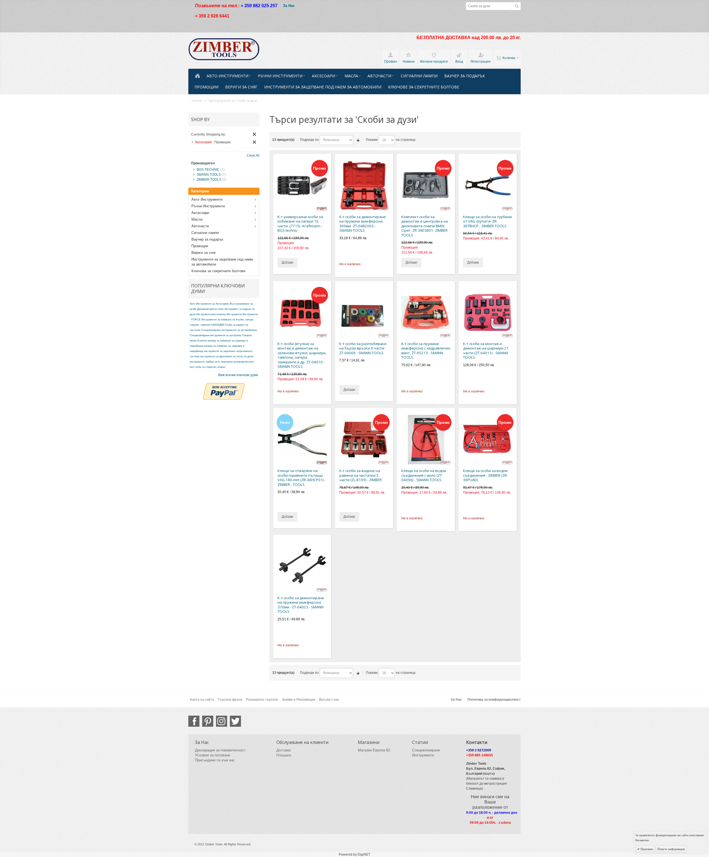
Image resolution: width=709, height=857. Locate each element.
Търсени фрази (230, 700)
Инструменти (234, 314)
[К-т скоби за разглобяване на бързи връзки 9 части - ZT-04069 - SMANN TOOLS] (364, 312)
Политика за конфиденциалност (494, 700)
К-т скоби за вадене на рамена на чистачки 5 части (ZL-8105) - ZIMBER (360, 475)
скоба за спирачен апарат (210, 367)
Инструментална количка (211, 314)
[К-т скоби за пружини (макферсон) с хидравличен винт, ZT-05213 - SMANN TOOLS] (426, 312)
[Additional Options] (224, 385)
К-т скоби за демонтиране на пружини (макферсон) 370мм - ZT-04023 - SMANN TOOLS (301, 604)
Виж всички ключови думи (238, 375)
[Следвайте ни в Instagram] (221, 721)
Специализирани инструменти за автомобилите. (229, 330)
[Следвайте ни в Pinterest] (207, 721)
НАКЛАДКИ (217, 324)
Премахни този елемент (254, 142)
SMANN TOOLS (209, 175)
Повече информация (671, 849)
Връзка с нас (329, 700)
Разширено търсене (262, 700)
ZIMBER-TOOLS (209, 180)
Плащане (283, 755)
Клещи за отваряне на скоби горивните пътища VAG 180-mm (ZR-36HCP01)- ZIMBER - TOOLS (301, 477)
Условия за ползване (212, 755)
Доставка (283, 750)
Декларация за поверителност (220, 750)
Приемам (646, 849)
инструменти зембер (202, 361)
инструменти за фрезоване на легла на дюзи (226, 356)
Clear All (254, 134)
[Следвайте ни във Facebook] (193, 721)
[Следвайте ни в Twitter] (235, 721)
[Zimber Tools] (224, 49)
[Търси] (517, 6)
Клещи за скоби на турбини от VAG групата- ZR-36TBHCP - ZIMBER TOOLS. (487, 221)
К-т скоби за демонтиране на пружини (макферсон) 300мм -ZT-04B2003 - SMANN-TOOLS (362, 223)
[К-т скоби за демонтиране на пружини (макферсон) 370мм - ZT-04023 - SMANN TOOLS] (302, 566)
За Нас (289, 6)
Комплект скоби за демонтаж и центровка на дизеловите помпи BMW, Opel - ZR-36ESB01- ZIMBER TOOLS (424, 226)
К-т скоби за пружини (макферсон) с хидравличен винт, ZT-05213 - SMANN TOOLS (425, 350)
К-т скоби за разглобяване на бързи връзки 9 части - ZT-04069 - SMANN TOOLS (363, 348)
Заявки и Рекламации (298, 700)
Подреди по (309, 140)
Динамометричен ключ (210, 309)
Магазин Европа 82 (374, 750)
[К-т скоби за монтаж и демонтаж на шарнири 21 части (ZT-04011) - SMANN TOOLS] (488, 312)
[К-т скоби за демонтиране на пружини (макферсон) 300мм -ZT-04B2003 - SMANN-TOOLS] (364, 185)
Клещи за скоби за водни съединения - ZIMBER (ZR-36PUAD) (485, 475)
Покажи (372, 140)
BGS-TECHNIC (208, 170)
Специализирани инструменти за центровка (215, 335)
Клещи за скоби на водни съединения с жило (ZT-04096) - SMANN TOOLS (423, 475)
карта (489, 774)
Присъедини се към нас (215, 760)
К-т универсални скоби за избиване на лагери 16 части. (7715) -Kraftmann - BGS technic (300, 223)
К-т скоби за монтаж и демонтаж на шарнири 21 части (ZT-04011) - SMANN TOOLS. (486, 350)
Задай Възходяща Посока (358, 140)
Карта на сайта (202, 700)
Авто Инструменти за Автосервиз (209, 303)
